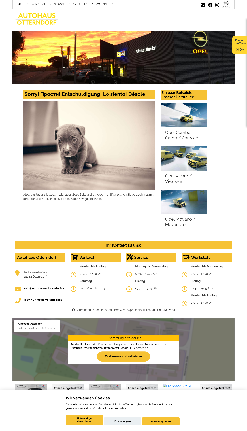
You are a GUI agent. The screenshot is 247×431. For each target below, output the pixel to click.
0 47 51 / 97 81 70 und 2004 (43, 300)
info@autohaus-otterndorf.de (44, 288)
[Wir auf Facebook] (210, 4)
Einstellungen (122, 421)
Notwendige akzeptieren (84, 420)
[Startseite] (226, 4)
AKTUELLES (80, 4)
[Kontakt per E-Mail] (203, 4)
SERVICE (59, 4)
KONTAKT (101, 4)
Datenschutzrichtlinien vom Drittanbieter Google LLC (102, 348)
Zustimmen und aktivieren (123, 356)
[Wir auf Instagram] (217, 4)
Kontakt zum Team (239, 42)
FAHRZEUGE (38, 4)
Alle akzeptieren (161, 421)
